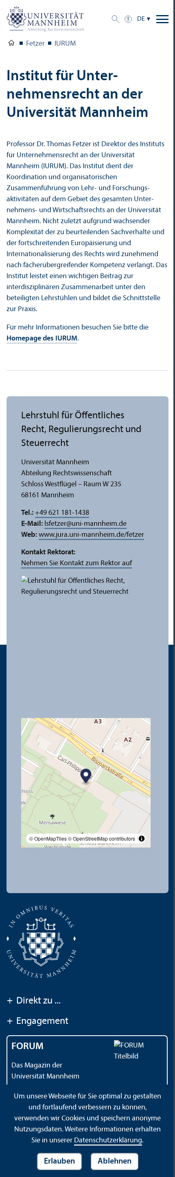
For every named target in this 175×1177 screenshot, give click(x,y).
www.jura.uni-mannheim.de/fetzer (91, 535)
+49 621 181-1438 (62, 513)
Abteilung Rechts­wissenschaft (11, 44)
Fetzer (35, 44)
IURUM (65, 44)
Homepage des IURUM (42, 339)
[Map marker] (86, 777)
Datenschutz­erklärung (108, 1140)
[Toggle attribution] (142, 838)
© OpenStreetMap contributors (101, 838)
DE (141, 19)
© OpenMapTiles (48, 838)
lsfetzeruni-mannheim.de (85, 524)
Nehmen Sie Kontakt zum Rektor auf (76, 563)
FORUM (27, 1047)
